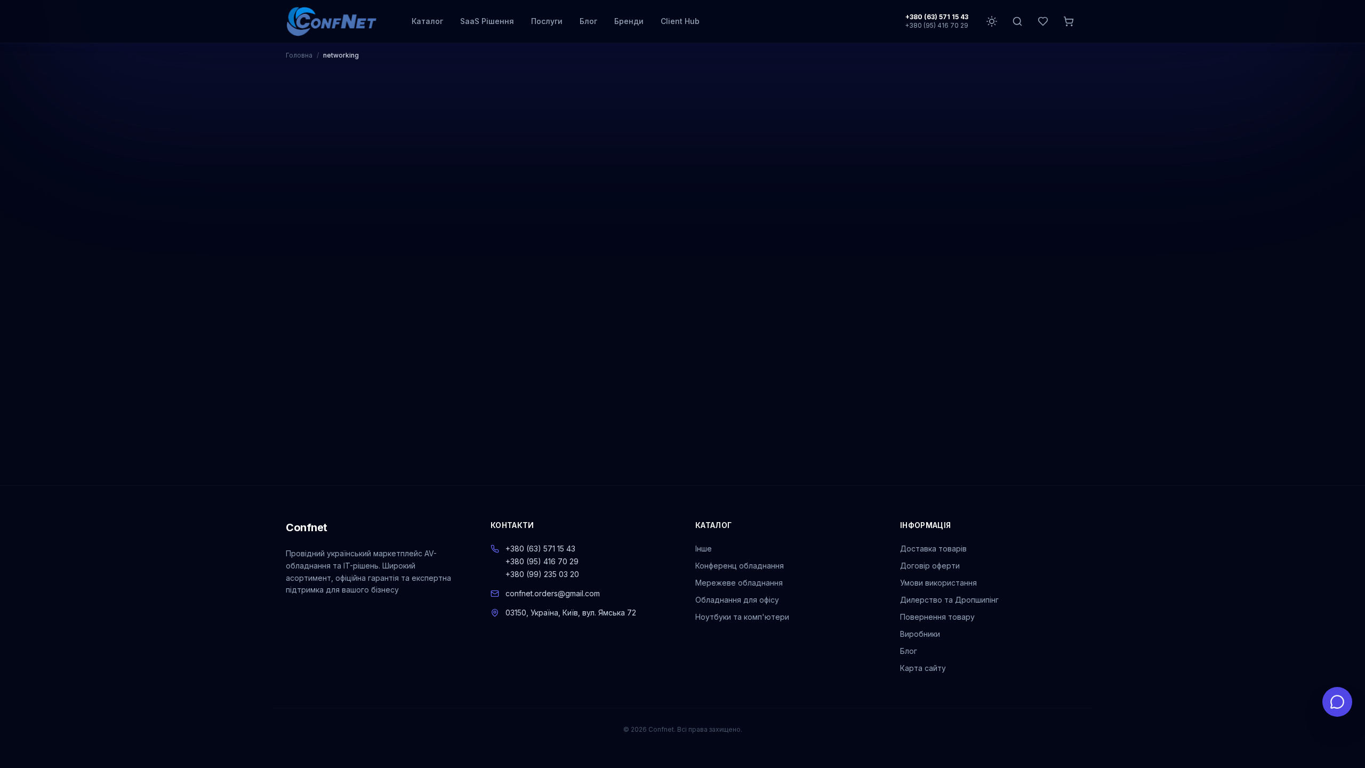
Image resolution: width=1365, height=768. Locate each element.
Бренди (629, 21)
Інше (703, 548)
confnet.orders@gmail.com (552, 593)
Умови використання (938, 582)
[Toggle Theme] (991, 21)
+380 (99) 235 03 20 (542, 574)
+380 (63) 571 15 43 (936, 17)
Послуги (547, 21)
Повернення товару (937, 616)
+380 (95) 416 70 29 (936, 25)
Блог (588, 21)
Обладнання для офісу (737, 599)
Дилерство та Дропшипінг (949, 599)
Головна (299, 55)
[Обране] (1043, 21)
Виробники (920, 633)
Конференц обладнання (739, 565)
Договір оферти (930, 565)
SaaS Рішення (487, 21)
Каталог (427, 21)
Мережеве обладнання (739, 582)
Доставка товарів (933, 548)
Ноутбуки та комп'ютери (742, 616)
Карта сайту (923, 668)
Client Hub (680, 21)
